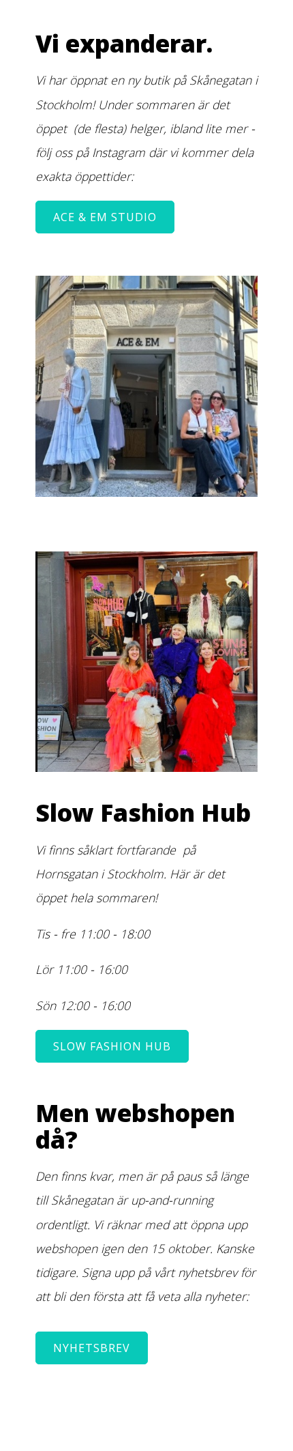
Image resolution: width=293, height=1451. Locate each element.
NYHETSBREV (91, 1347)
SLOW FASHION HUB (112, 1046)
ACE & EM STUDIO (105, 217)
